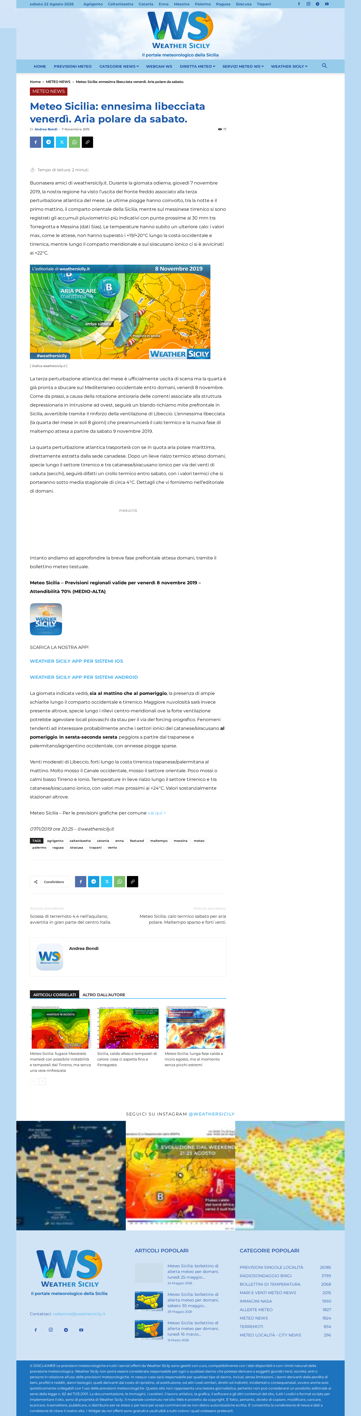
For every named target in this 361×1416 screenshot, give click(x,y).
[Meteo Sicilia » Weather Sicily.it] (180, 34)
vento (112, 847)
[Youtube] (327, 4)
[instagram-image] (71, 1175)
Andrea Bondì (46, 129)
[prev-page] (33, 1081)
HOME (40, 66)
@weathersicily (212, 1114)
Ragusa (223, 4)
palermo (39, 847)
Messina (182, 4)
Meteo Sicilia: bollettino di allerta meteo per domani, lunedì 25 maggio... (193, 1271)
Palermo (203, 4)
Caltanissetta (120, 4)
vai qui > (156, 813)
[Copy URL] (87, 142)
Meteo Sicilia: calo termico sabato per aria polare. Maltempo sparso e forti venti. (183, 919)
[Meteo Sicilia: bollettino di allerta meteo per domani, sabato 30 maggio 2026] (149, 1301)
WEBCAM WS (159, 66)
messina (181, 841)
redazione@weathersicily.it (79, 1313)
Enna (164, 4)
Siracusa (244, 4)
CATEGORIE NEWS (117, 66)
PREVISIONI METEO (73, 66)
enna (119, 841)
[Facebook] (299, 4)
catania (103, 841)
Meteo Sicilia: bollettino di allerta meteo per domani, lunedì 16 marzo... (193, 1328)
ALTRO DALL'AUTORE (104, 994)
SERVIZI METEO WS (241, 66)
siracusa (76, 847)
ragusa (58, 847)
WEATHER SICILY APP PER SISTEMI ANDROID (84, 677)
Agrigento (93, 4)
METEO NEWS (58, 82)
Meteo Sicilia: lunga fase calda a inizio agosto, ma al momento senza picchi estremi (194, 1059)
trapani (95, 847)
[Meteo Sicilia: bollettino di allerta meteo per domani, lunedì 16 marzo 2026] (149, 1330)
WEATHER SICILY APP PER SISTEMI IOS (76, 661)
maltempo (159, 841)
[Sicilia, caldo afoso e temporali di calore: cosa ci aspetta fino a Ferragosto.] (128, 1027)
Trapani (264, 4)
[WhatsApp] (74, 142)
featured (137, 841)
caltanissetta (80, 841)
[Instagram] (308, 4)
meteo (199, 841)
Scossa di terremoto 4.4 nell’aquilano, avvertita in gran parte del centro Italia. (70, 919)
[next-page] (42, 1081)
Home (35, 82)
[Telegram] (317, 4)
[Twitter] (61, 142)
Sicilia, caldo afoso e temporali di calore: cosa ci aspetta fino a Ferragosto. (127, 1059)
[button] (324, 66)
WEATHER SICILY (287, 66)
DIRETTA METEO (196, 66)
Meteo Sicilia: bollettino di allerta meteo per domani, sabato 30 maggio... (193, 1300)
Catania (146, 4)
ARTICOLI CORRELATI (54, 994)
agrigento (55, 841)
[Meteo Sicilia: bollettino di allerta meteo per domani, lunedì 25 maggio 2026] (149, 1273)
